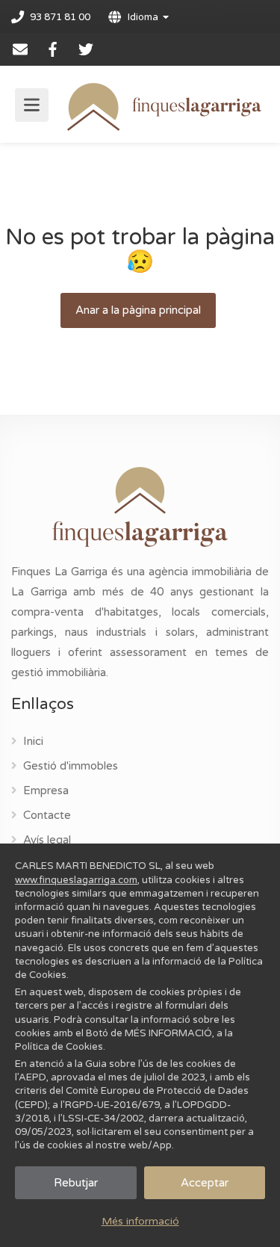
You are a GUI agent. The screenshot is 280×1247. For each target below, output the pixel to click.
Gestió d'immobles (70, 766)
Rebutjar (76, 1182)
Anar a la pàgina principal (138, 310)
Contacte (47, 815)
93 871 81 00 (60, 17)
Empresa (46, 790)
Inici (33, 741)
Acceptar (204, 1182)
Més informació (140, 1221)
